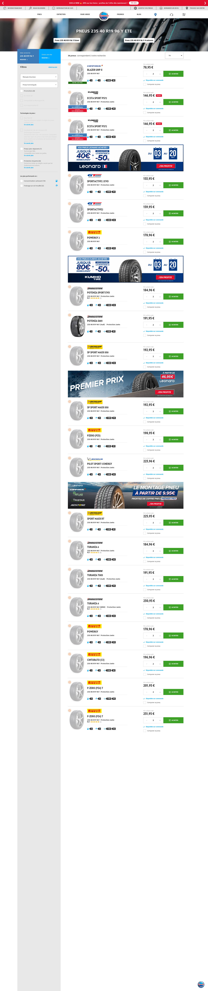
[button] (201, 984)
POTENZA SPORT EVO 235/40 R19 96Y (97, 297)
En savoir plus (28, 125)
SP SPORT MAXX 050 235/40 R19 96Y (97, 356)
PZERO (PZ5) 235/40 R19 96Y (97, 440)
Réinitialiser (53, 67)
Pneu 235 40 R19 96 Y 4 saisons (139, 40)
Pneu (39, 14)
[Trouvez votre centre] (155, 14)
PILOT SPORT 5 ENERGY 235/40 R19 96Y (97, 468)
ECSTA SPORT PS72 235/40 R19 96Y (97, 102)
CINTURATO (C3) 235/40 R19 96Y (97, 664)
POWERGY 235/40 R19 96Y (97, 636)
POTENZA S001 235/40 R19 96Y (97, 326)
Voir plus (137, 3)
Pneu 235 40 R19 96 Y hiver (67, 40)
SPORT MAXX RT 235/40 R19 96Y (97, 523)
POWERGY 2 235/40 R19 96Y (97, 242)
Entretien (61, 14)
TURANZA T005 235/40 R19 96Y (97, 579)
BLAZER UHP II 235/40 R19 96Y (97, 74)
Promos (120, 14)
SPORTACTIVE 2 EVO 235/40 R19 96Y (97, 185)
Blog (139, 14)
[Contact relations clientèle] (171, 14)
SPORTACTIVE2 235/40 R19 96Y (97, 213)
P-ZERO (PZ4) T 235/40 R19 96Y (97, 692)
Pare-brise (85, 14)
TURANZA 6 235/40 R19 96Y (97, 551)
